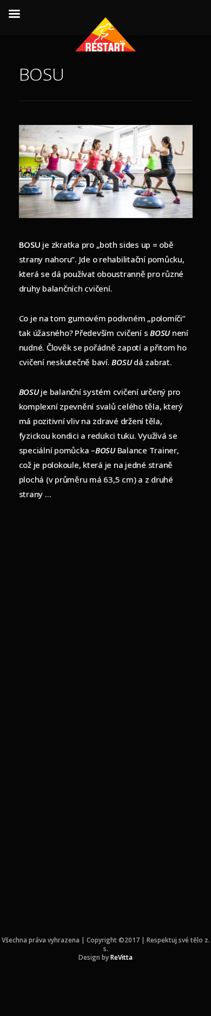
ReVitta (121, 957)
